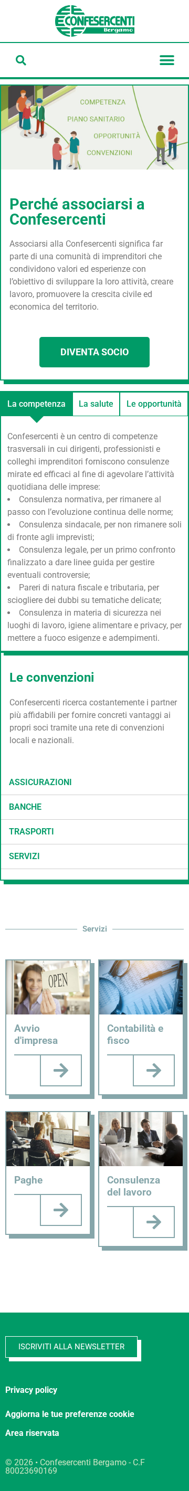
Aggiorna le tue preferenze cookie (69, 1414)
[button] (21, 60)
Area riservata (32, 1433)
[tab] (36, 404)
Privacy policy (31, 1390)
